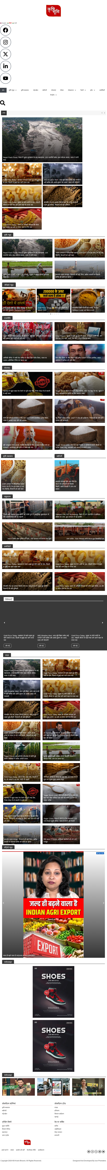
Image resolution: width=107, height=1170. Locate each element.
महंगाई (56, 1117)
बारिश (56, 1126)
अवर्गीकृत (102, 853)
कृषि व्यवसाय (25, 90)
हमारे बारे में (5, 1150)
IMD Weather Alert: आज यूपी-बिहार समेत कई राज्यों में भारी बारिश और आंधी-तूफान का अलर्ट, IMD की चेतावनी (87, 638)
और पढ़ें (7, 646)
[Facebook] (88, 1151)
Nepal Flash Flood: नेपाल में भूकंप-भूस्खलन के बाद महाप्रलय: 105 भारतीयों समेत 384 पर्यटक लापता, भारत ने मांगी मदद (47, 113)
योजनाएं (53, 90)
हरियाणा (57, 1110)
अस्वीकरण (41, 1150)
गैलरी (82, 90)
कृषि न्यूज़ (11, 90)
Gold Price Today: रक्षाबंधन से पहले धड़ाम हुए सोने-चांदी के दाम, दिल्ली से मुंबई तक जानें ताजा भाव (53, 638)
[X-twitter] (96, 1151)
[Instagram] (92, 1151)
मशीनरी (44, 90)
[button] (104, 113)
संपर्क (12, 1150)
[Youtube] (103, 1151)
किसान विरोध (6, 1129)
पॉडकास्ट (71, 90)
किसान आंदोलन (59, 1114)
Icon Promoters (100, 1161)
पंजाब (56, 1107)
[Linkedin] (99, 1151)
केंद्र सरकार (58, 1132)
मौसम (62, 90)
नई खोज (35, 90)
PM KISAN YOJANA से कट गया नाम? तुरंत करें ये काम (22, 956)
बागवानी (57, 1135)
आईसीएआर (58, 1129)
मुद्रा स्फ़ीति (5, 1126)
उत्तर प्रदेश (5, 1135)
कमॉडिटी (102, 90)
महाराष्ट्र (4, 1132)
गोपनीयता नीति (31, 1150)
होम (3, 90)
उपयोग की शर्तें (20, 1150)
